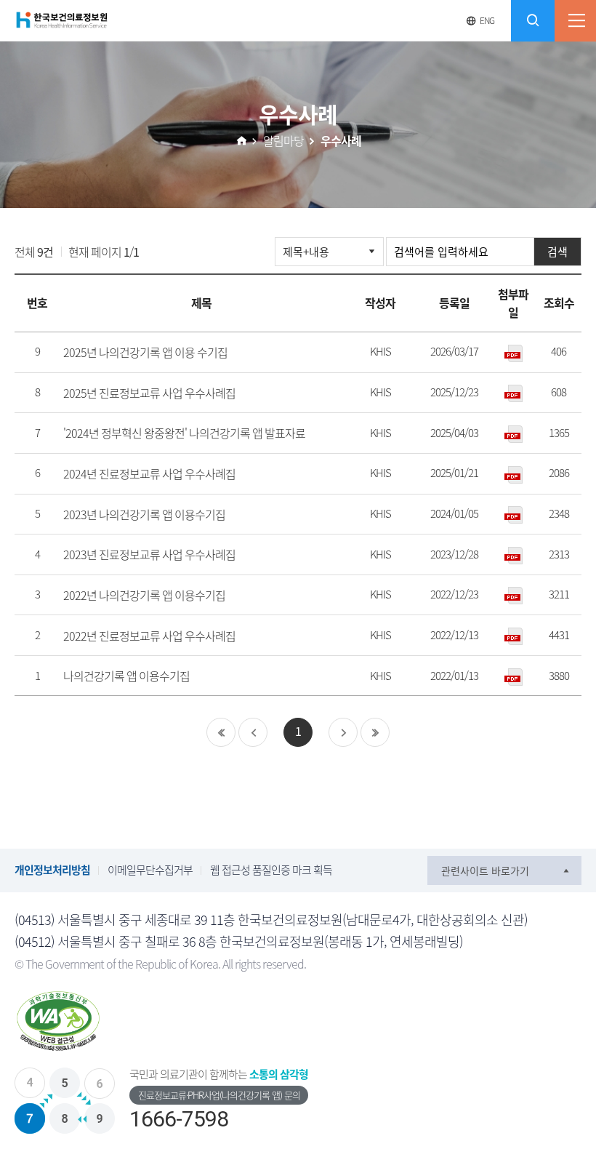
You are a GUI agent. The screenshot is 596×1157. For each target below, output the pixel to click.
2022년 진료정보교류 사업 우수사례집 (149, 635)
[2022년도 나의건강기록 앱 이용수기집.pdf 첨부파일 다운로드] (513, 595)
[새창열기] (58, 1021)
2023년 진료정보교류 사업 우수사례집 (149, 554)
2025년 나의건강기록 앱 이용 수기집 (145, 352)
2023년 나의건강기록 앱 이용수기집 (144, 514)
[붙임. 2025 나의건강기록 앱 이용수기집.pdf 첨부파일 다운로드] (513, 352)
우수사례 (341, 140)
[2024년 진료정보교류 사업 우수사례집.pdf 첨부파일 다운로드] (513, 474)
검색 (557, 252)
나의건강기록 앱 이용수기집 (126, 675)
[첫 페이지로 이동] (220, 732)
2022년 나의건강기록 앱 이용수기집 (144, 595)
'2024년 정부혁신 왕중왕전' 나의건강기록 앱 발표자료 (184, 432)
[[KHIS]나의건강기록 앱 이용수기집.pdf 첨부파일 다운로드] (513, 676)
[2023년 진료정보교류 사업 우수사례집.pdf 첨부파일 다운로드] (513, 554)
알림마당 (283, 140)
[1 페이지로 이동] (252, 732)
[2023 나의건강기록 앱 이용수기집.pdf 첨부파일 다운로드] (513, 514)
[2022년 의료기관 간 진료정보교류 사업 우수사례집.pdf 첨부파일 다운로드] (513, 635)
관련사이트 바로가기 (485, 870)
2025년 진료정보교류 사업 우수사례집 (149, 392)
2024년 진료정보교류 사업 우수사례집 (149, 473)
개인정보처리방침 (52, 870)
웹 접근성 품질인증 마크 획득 (271, 870)
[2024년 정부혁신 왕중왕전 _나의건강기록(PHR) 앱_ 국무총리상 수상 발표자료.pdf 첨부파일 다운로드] (513, 433)
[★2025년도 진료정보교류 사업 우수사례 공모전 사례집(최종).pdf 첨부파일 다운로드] (513, 393)
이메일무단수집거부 (150, 870)
